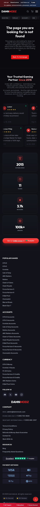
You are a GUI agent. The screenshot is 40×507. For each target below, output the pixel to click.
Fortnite (5, 269)
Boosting (5, 18)
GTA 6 (5, 263)
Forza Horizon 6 (8, 292)
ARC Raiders (7, 276)
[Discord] (5, 394)
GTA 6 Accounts (8, 317)
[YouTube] (16, 394)
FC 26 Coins (7, 371)
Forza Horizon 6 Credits (11, 377)
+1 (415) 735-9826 (22, 416)
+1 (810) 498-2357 (30, 420)
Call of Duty (7, 273)
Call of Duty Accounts (10, 327)
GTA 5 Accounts (8, 320)
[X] (10, 394)
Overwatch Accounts (10, 353)
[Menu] (37, 11)
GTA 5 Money (7, 364)
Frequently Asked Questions (13, 452)
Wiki (33, 18)
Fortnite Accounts (9, 323)
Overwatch (7, 299)
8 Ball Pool (6, 296)
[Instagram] (21, 394)
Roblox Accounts (9, 330)
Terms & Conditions (10, 426)
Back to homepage (20, 57)
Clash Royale (7, 286)
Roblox (5, 279)
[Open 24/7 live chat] (35, 499)
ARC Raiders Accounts (11, 333)
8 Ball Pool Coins (9, 384)
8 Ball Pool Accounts (10, 343)
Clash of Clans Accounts (11, 337)
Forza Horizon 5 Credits (11, 374)
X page (33, 2)
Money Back (20, 505)
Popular (15, 18)
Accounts (25, 18)
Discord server (14, 2)
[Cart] (32, 11)
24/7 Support (7, 505)
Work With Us (8, 439)
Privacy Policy (8, 429)
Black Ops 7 (7, 305)
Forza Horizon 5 (8, 289)
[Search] (28, 11)
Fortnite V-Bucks (9, 368)
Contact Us (7, 436)
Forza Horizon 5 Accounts (12, 346)
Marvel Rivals (7, 302)
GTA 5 (5, 266)
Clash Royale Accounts (11, 340)
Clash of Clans (8, 283)
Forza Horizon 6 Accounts (12, 350)
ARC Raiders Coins (9, 381)
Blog (4, 448)
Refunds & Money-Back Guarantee (15, 432)
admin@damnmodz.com (16, 412)
